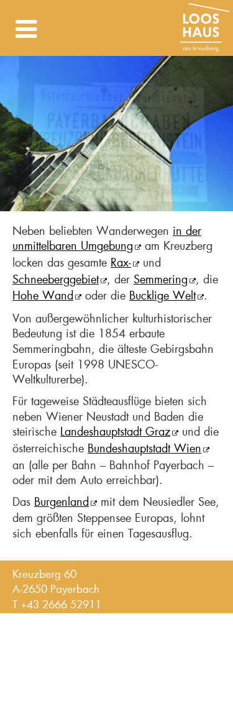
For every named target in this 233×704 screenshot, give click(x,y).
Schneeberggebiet (55, 279)
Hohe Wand (42, 295)
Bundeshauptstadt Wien (144, 448)
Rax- (121, 262)
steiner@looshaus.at (58, 619)
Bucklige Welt (162, 295)
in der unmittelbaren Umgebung (106, 239)
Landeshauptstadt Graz (115, 431)
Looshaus (205, 28)
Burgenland (61, 502)
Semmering (161, 279)
